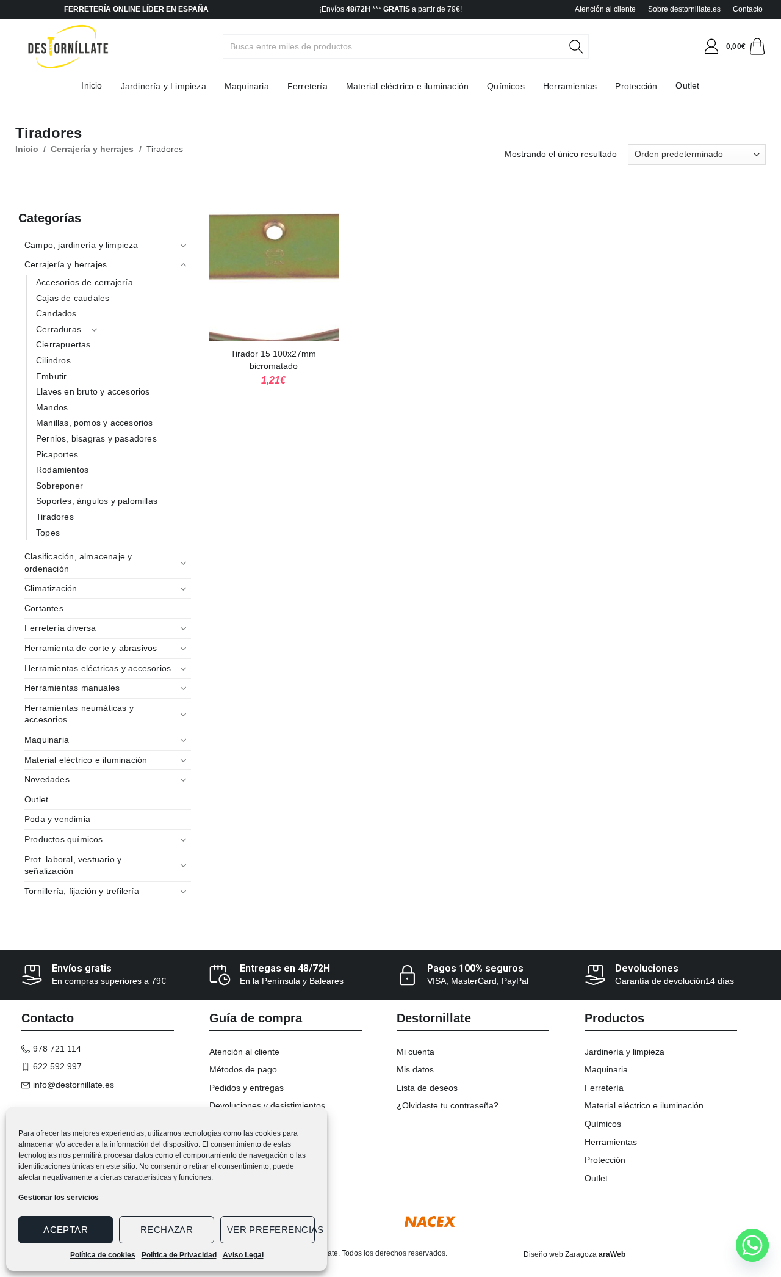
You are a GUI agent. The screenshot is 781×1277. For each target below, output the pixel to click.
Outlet (687, 85)
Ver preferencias (271, 1229)
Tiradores (55, 517)
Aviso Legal (243, 1255)
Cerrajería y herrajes (92, 149)
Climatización (50, 588)
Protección (636, 86)
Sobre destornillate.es (684, 9)
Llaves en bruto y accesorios (93, 391)
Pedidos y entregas (246, 1088)
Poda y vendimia (57, 819)
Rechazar (166, 1229)
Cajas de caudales (72, 298)
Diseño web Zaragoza (560, 1254)
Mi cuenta (415, 1052)
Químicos (506, 86)
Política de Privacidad (179, 1255)
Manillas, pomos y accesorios (94, 422)
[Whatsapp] (752, 1245)
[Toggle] (183, 245)
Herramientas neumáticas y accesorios (79, 714)
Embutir (51, 376)
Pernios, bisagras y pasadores (96, 438)
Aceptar (65, 1229)
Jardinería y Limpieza (163, 86)
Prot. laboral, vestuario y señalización (72, 865)
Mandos (52, 407)
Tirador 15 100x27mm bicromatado (273, 360)
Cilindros (53, 360)
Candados (56, 313)
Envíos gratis (82, 968)
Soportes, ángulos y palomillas (96, 501)
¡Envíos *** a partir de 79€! (390, 9)
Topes (48, 532)
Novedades (47, 779)
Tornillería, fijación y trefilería (81, 891)
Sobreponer (59, 485)
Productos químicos (63, 839)
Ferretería (307, 86)
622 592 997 (57, 1066)
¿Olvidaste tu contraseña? (447, 1105)
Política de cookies (102, 1255)
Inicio (91, 85)
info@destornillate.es (73, 1085)
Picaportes (57, 454)
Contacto (748, 9)
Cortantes (43, 608)
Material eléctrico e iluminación (407, 86)
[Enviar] (583, 46)
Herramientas (570, 86)
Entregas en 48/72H (285, 968)
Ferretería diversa (60, 628)
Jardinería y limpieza (624, 1052)
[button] (711, 46)
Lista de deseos (427, 1088)
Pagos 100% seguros (475, 968)
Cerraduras (58, 329)
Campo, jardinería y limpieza (81, 245)
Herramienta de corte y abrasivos (90, 648)
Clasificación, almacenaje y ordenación (78, 562)
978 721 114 (57, 1048)
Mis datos (415, 1069)
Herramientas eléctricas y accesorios (97, 668)
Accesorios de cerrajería (84, 282)
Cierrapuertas (63, 344)
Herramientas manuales (72, 688)
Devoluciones (646, 968)
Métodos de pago (243, 1069)
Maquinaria (247, 86)
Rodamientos (62, 470)
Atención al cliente (605, 9)
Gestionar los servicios (58, 1197)
